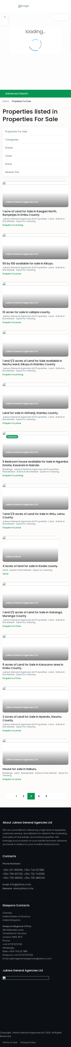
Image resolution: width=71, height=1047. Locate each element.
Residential (9, 471)
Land (51, 218)
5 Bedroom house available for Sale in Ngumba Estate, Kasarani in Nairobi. (35, 463)
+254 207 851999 (13, 870)
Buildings (8, 469)
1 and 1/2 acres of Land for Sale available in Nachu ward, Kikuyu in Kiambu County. (32, 362)
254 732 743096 (35, 874)
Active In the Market (27, 471)
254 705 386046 (35, 878)
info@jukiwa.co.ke (20, 884)
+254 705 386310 (13, 878)
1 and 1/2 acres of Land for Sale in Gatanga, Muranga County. (33, 614)
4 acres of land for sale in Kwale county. (30, 566)
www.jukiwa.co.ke (22, 888)
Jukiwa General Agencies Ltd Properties (25, 218)
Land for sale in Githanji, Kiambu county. (30, 413)
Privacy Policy (28, 1042)
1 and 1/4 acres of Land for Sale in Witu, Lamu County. (34, 516)
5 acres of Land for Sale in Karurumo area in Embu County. (33, 666)
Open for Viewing (26, 221)
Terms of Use (10, 1042)
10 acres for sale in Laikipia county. (26, 312)
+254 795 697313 (13, 874)
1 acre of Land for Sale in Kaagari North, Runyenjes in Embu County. (30, 213)
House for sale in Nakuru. (20, 769)
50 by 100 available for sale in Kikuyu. (28, 263)
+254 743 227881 (34, 870)
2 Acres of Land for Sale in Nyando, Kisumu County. (32, 718)
